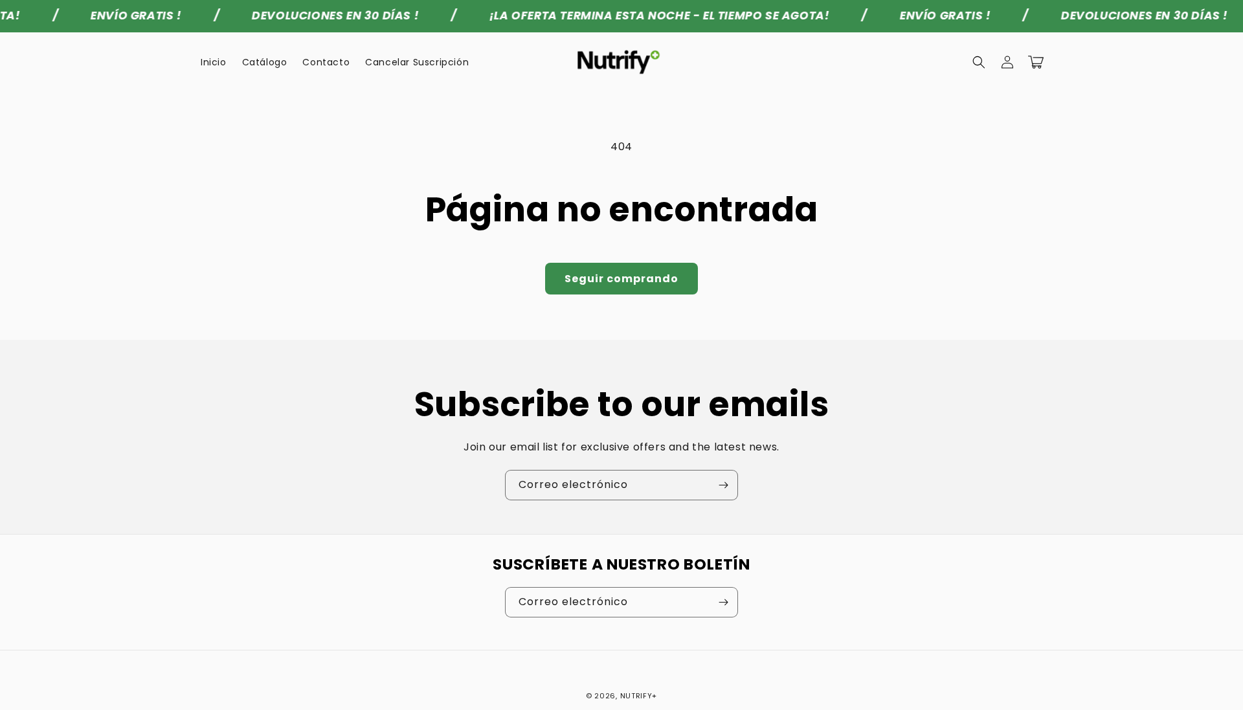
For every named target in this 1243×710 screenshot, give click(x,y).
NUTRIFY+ (639, 696)
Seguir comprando (621, 278)
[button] (979, 62)
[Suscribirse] (723, 485)
